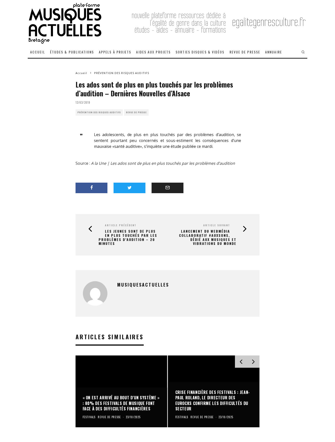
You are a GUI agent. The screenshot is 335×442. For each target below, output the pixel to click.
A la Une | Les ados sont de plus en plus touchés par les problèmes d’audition (163, 163)
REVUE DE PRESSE (245, 51)
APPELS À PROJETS (115, 51)
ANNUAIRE (273, 51)
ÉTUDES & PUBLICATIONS (72, 51)
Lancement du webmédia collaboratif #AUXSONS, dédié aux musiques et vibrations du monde (207, 237)
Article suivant (216, 225)
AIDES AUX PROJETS (153, 51)
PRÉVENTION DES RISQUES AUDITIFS (99, 112)
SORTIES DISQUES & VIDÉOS (200, 51)
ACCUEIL (37, 51)
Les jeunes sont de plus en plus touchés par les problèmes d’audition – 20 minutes (128, 237)
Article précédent (120, 225)
